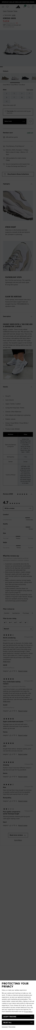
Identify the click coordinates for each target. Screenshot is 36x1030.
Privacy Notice (28, 1011)
